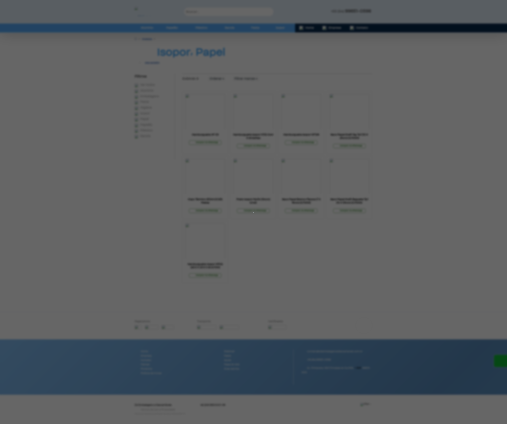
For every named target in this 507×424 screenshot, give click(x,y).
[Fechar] (253, 210)
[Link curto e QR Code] (12, 413)
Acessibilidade (12, 397)
